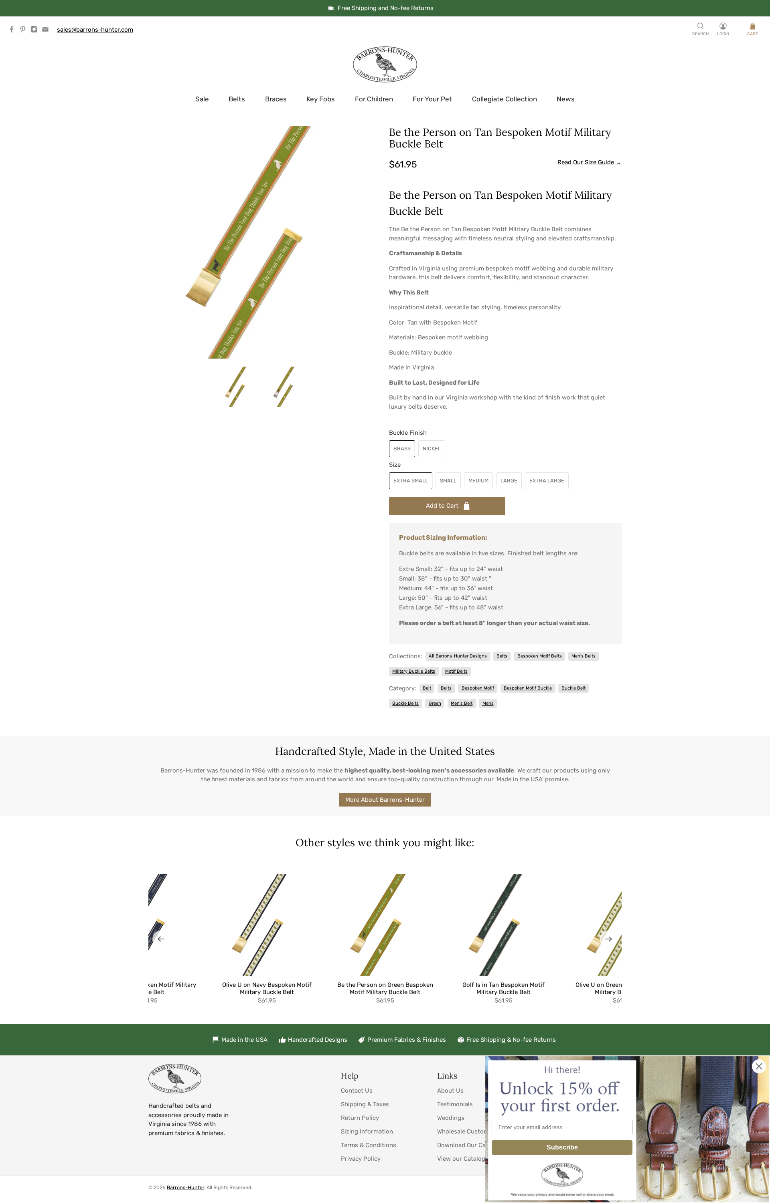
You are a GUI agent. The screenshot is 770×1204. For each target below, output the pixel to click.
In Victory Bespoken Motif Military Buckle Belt (148, 988)
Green (435, 703)
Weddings (450, 1117)
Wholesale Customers (467, 1131)
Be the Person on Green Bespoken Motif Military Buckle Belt (385, 988)
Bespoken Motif (478, 688)
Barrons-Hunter (185, 1187)
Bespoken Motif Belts (539, 656)
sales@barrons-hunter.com (95, 29)
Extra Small (410, 481)
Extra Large (546, 481)
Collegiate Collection (504, 99)
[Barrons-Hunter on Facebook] (13, 30)
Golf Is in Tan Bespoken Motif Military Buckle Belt (503, 988)
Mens (488, 703)
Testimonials (455, 1104)
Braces (276, 99)
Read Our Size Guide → (589, 162)
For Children (374, 99)
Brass (402, 449)
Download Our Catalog (468, 1145)
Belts (237, 99)
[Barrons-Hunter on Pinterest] (24, 30)
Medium (478, 481)
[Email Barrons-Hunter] (47, 30)
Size (395, 464)
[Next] (609, 939)
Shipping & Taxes (365, 1104)
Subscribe (562, 1147)
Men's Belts (583, 656)
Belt (427, 688)
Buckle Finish (408, 432)
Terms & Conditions (368, 1145)
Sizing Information (367, 1131)
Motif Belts (456, 671)
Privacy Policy (361, 1158)
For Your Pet (432, 99)
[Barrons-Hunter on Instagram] (36, 30)
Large (508, 481)
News (566, 99)
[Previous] (161, 939)
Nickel (432, 449)
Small (448, 481)
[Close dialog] (759, 1066)
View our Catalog (461, 1158)
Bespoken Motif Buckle (528, 688)
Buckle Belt (573, 688)
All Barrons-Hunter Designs (458, 656)
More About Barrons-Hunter (385, 799)
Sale (202, 99)
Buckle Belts (405, 703)
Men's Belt (461, 703)
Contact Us (357, 1090)
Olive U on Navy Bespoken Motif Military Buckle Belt (267, 988)
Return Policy (360, 1117)
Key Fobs (320, 99)
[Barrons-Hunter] (385, 64)
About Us (450, 1090)
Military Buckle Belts (413, 671)
